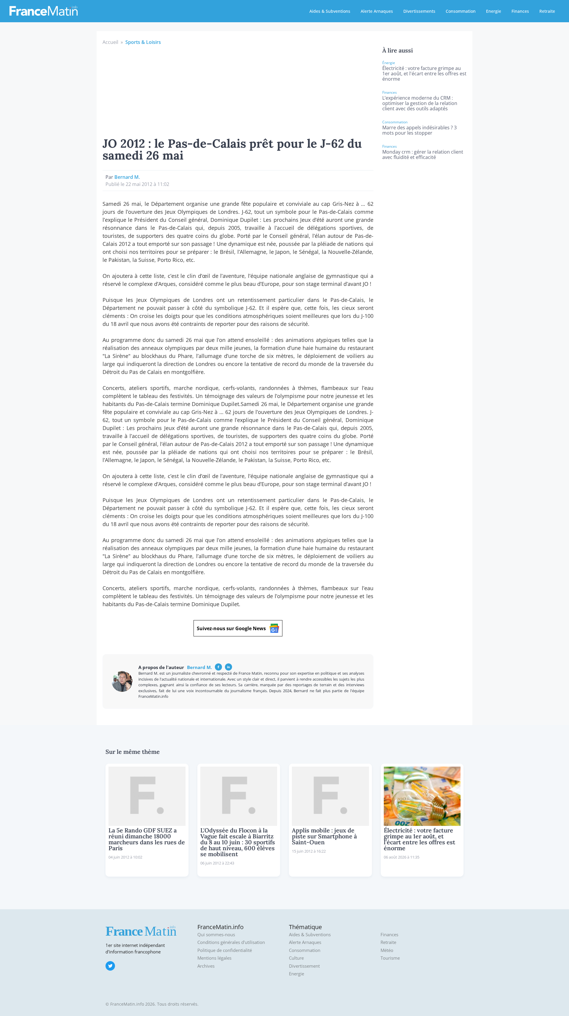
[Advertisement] (238, 90)
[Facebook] (218, 667)
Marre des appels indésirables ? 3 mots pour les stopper (419, 130)
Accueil (110, 42)
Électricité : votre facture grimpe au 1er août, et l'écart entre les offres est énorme (424, 73)
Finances (520, 11)
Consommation (461, 11)
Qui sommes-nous (216, 934)
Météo (387, 950)
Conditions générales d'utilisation (231, 942)
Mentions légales (214, 958)
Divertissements (419, 11)
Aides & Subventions (329, 11)
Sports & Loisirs (143, 42)
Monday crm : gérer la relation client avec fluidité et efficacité (422, 154)
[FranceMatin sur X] (110, 966)
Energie (493, 11)
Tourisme (390, 958)
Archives (206, 966)
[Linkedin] (228, 667)
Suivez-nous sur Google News (231, 628)
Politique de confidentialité (224, 950)
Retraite (547, 11)
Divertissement (304, 966)
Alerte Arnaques (377, 11)
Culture (296, 958)
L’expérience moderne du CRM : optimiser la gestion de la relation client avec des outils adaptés (419, 103)
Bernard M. (127, 177)
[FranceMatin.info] (43, 10)
